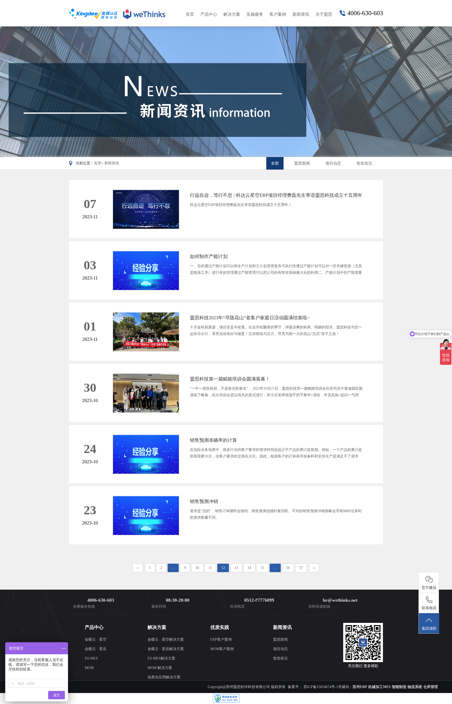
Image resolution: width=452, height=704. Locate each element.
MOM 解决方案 (160, 668)
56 (288, 568)
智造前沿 (364, 163)
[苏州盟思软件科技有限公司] (118, 14)
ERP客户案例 (221, 639)
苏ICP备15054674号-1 (320, 687)
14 (249, 568)
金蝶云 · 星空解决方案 (166, 639)
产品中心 (208, 14)
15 (262, 568)
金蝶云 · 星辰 (95, 649)
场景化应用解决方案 (164, 677)
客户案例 (277, 14)
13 (236, 568)
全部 (275, 163)
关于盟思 (323, 14)
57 (301, 568)
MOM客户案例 (222, 649)
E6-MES (91, 658)
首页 (190, 14)
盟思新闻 (302, 163)
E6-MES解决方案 (161, 658)
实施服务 (254, 14)
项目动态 (333, 163)
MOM (89, 668)
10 (197, 568)
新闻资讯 (300, 14)
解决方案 (231, 14)
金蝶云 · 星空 (95, 639)
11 (210, 568)
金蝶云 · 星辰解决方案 (166, 649)
